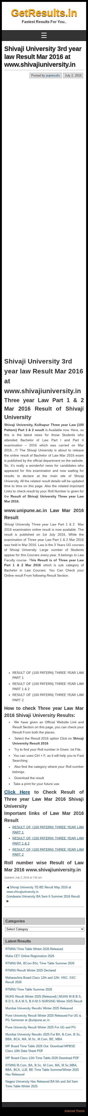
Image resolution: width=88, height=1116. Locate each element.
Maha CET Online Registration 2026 (29, 956)
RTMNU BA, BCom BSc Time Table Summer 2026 (39, 963)
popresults (53, 75)
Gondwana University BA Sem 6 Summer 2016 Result (43, 896)
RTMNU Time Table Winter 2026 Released (34, 949)
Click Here (17, 792)
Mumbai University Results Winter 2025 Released (39, 1008)
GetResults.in (44, 12)
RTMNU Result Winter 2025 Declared (30, 970)
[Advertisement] (44, 125)
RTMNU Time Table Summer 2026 (28, 989)
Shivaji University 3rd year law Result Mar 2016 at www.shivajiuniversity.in (42, 56)
